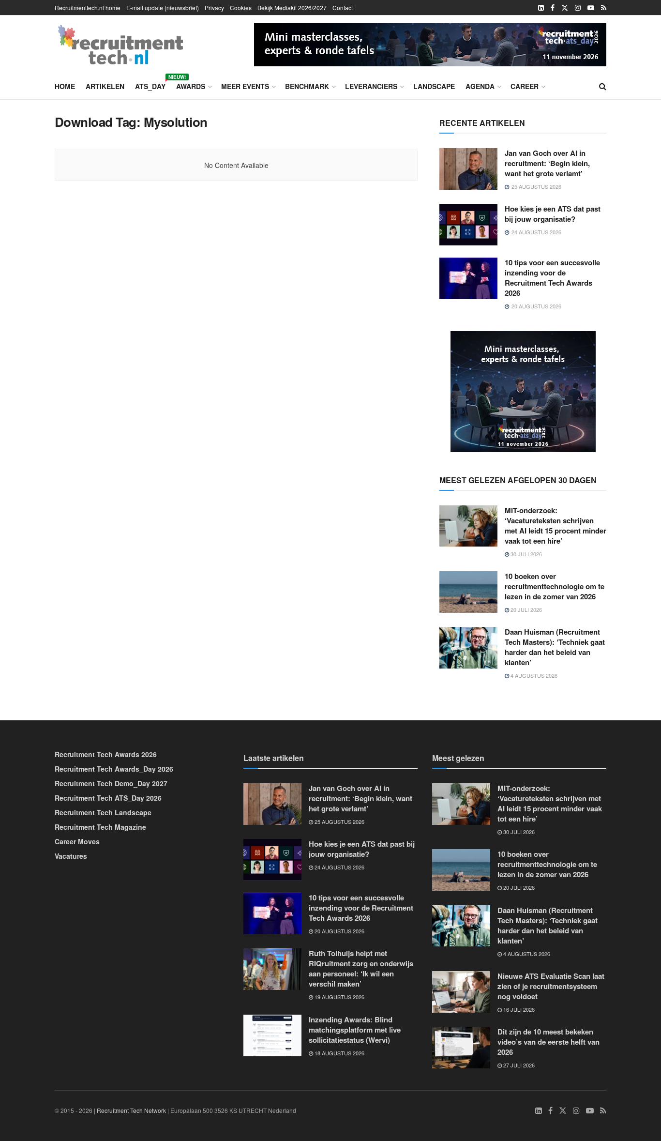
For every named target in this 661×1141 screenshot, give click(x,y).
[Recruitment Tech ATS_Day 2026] (430, 43)
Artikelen (105, 86)
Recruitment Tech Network (131, 1110)
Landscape (434, 86)
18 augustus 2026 (338, 1053)
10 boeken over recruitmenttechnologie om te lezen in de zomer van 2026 (554, 586)
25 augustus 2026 (338, 821)
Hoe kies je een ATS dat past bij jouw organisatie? (553, 213)
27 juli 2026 (518, 1065)
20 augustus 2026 (338, 931)
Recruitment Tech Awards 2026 (106, 754)
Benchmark (307, 86)
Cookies (241, 7)
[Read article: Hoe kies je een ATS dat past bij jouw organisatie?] (468, 224)
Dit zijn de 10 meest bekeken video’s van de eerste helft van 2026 (548, 1041)
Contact (342, 7)
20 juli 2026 (525, 609)
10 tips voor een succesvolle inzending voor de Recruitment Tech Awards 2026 (552, 277)
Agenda (480, 86)
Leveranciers (371, 86)
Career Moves (77, 841)
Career (525, 86)
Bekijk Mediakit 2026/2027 (292, 7)
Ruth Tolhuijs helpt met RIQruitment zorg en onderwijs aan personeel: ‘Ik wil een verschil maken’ (361, 968)
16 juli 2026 (518, 1009)
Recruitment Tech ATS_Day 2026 (108, 798)
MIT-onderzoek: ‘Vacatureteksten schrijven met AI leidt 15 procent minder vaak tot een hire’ (555, 525)
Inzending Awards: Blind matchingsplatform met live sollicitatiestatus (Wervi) (355, 1029)
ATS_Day (150, 84)
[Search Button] (602, 86)
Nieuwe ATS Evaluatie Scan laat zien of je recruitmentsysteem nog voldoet (550, 986)
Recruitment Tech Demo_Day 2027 (111, 783)
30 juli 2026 (525, 554)
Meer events (245, 86)
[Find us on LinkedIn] (541, 7)
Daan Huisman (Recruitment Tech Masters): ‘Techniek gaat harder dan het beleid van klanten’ (555, 647)
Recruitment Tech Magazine (100, 827)
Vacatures (71, 856)
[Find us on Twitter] (564, 7)
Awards (190, 86)
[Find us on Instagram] (578, 7)
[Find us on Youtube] (590, 7)
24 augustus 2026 (338, 867)
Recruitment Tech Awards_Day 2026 (114, 769)
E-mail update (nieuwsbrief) (162, 7)
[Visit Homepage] (120, 44)
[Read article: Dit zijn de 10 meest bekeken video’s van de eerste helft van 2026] (461, 1047)
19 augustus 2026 (338, 997)
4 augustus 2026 (533, 675)
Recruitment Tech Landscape (103, 812)
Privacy (214, 7)
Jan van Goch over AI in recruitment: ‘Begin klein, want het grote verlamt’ (547, 163)
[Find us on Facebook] (553, 7)
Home (65, 86)
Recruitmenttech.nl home (87, 7)
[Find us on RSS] (603, 7)
